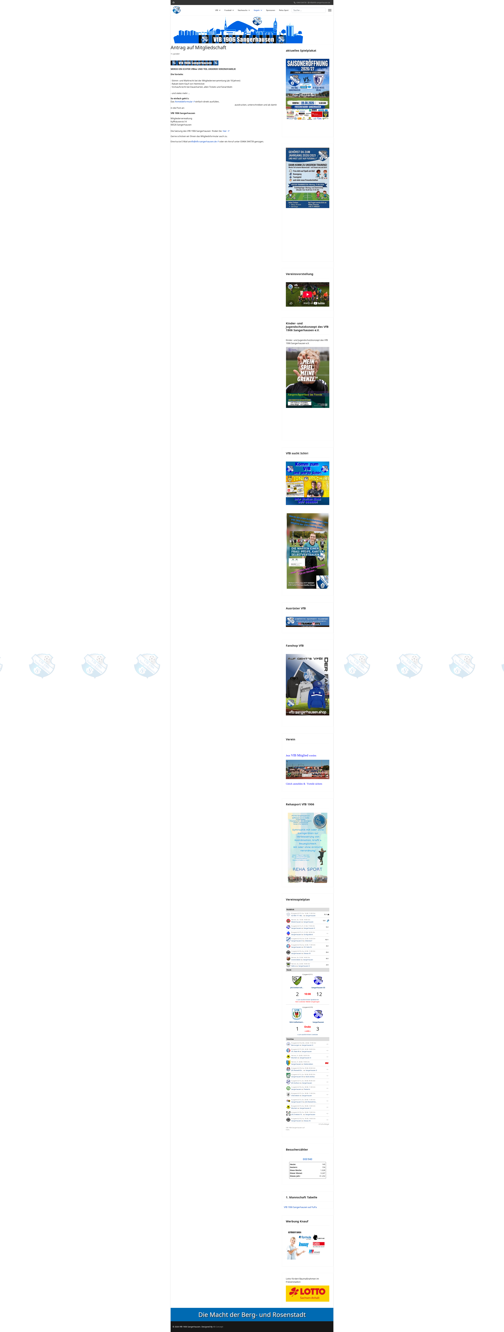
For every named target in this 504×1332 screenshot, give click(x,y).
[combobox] (309, 10)
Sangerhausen (311, 916)
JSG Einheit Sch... (296, 987)
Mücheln (294, 1058)
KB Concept (218, 1326)
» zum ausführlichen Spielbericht (307, 1000)
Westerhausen (296, 922)
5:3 (325, 914)
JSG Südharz (295, 1083)
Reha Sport (283, 10)
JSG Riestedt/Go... (297, 1070)
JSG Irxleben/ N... (297, 1114)
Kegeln (257, 10)
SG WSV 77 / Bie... (297, 916)
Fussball (227, 10)
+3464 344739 (301, 2)
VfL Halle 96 (308, 947)
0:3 (327, 958)
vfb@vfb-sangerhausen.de (320, 2)
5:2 (327, 927)
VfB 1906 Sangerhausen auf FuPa (295, 1129)
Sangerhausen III (318, 987)
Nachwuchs (242, 10)
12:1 (326, 940)
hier (225, 131)
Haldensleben (308, 1064)
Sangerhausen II (309, 928)
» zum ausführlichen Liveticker (307, 1034)
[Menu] (329, 10)
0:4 (327, 952)
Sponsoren (270, 10)
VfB (216, 10)
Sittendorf (308, 941)
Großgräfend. (308, 934)
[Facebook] (173, 2)
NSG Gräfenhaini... (297, 1022)
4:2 (327, 946)
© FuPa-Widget (324, 1124)
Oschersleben (296, 960)
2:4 (327, 965)
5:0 (324, 921)
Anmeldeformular (183, 101)
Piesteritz (307, 1089)
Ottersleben (295, 1096)
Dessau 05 (307, 953)
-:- (327, 933)
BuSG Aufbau (310, 1077)
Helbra (293, 966)
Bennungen (295, 1045)
